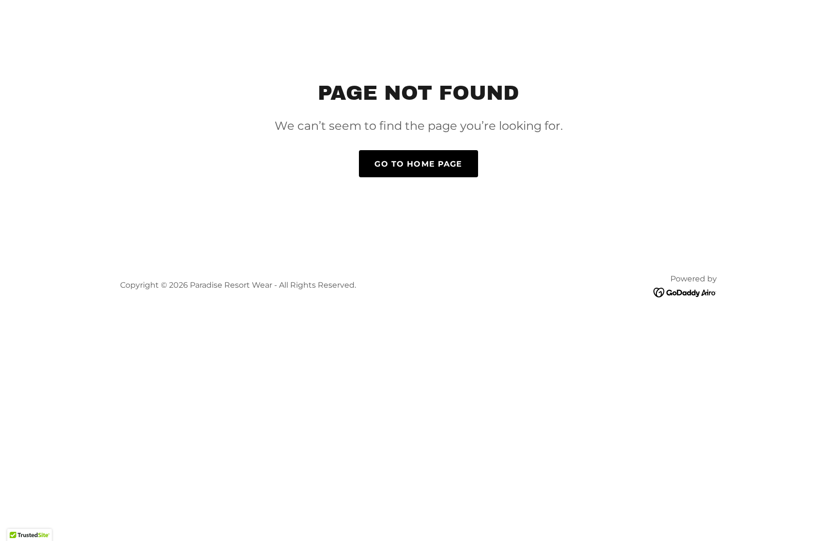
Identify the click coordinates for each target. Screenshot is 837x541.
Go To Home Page (418, 164)
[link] (685, 292)
